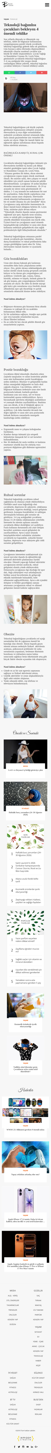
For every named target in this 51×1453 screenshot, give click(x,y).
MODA (13, 1290)
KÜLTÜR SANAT (38, 1378)
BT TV (12, 1399)
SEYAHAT (38, 1332)
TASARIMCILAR (13, 1305)
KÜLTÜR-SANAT (12, 1424)
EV (38, 1337)
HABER (38, 1360)
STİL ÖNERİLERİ (12, 1300)
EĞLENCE (38, 1373)
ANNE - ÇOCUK (38, 1346)
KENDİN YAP (13, 1319)
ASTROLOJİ (12, 1392)
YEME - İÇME (38, 1341)
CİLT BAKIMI (38, 1310)
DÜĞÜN (13, 1324)
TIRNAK (38, 1300)
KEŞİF (38, 1365)
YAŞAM (6, 19)
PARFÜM (38, 1315)
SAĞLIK (13, 1378)
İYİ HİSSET (12, 1373)
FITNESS (12, 1387)
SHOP (38, 1404)
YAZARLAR (38, 1409)
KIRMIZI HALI (38, 1392)
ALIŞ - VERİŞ (13, 1295)
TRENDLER (12, 1310)
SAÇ (38, 1295)
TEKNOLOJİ (13, 19)
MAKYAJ (38, 1305)
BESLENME (12, 1382)
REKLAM (38, 1414)
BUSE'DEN (38, 1399)
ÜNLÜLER (13, 1315)
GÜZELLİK (38, 1290)
